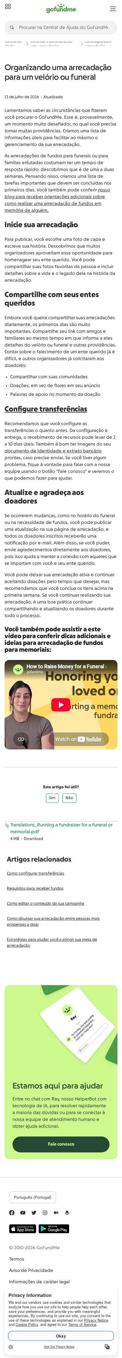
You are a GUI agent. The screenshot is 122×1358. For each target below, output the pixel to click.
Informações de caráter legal (39, 1282)
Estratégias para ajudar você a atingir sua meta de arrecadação (52, 943)
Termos (16, 1259)
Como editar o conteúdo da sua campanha (45, 904)
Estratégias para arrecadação (98, 43)
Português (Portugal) (32, 1197)
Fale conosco (61, 1144)
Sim (52, 798)
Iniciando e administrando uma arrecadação (51, 43)
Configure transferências (46, 409)
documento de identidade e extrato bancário (53, 451)
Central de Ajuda (13, 43)
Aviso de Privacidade (31, 1270)
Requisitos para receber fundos (35, 889)
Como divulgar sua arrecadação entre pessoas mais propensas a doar (53, 922)
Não (69, 798)
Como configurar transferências (35, 874)
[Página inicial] (8, 7)
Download (33, 839)
